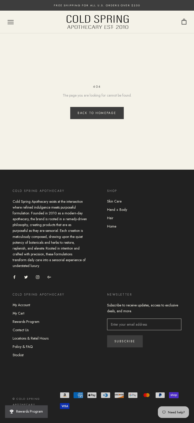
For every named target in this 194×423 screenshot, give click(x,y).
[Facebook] (14, 277)
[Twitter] (26, 277)
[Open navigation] (11, 22)
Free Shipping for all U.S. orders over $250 (97, 5)
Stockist (18, 355)
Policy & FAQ (23, 346)
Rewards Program (26, 321)
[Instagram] (37, 277)
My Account (21, 304)
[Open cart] (184, 22)
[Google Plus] (49, 277)
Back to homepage (97, 113)
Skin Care (114, 201)
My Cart (18, 313)
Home (111, 226)
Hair (110, 217)
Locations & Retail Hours (30, 338)
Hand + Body (117, 209)
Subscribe (124, 341)
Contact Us (21, 329)
